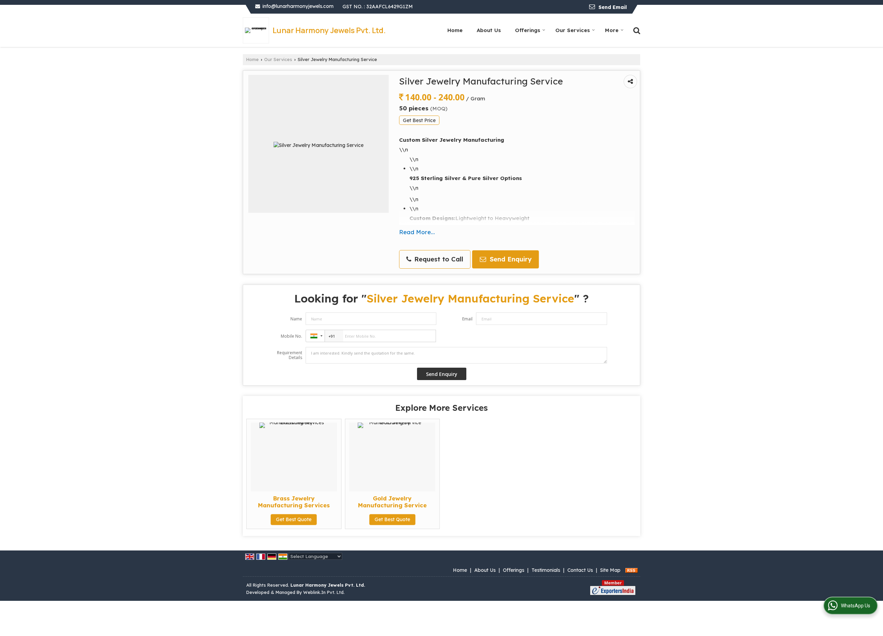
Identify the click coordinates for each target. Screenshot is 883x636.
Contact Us (580, 570)
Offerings (527, 30)
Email (467, 319)
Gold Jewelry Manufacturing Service (392, 502)
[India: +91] (315, 336)
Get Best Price (419, 120)
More (611, 30)
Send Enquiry (510, 259)
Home (455, 30)
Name (296, 319)
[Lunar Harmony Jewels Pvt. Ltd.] (257, 30)
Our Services (572, 30)
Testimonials (546, 570)
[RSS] (631, 570)
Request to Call (437, 259)
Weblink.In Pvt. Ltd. (324, 592)
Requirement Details (289, 355)
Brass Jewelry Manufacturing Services (294, 502)
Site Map (610, 570)
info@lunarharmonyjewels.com (298, 6)
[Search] (636, 30)
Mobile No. (291, 336)
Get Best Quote (293, 519)
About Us (489, 30)
